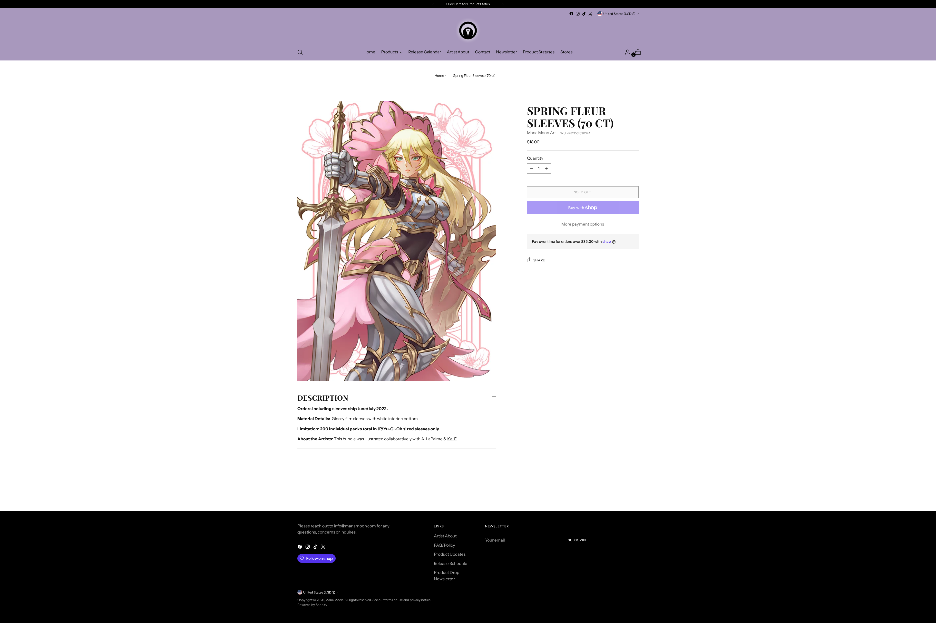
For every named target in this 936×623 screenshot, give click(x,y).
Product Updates (450, 554)
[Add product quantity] (546, 168)
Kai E (452, 438)
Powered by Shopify (312, 605)
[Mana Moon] (468, 30)
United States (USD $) (619, 14)
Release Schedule (450, 563)
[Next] (502, 4)
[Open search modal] (300, 52)
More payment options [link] (582, 224)
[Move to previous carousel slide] (623, 494)
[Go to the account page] (626, 52)
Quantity (535, 158)
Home (439, 75)
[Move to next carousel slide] (634, 494)
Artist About (445, 536)
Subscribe (577, 540)
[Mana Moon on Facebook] (571, 13)
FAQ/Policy (444, 545)
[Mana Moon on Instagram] (577, 13)
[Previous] (433, 4)
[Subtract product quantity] (531, 168)
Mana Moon (334, 600)
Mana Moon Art (541, 132)
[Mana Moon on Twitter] (590, 13)
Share (539, 260)
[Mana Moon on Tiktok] (584, 13)
